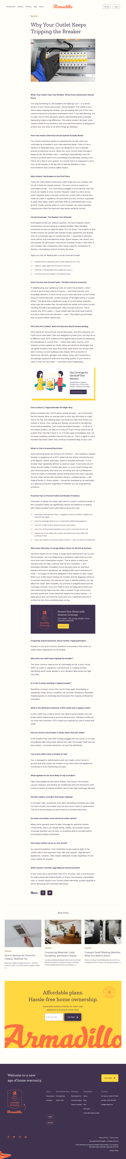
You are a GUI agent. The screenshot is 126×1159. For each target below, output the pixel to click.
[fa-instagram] (20, 1137)
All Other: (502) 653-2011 (108, 1100)
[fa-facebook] (8, 1137)
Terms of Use (114, 1137)
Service (106, 7)
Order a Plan (60, 1100)
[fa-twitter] (14, 1137)
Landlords (49, 1100)
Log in (116, 7)
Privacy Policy (103, 1137)
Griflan (116, 1150)
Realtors (20, 7)
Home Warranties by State (91, 1113)
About (41, 7)
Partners (29, 7)
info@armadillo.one (107, 1104)
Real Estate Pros (76, 1096)
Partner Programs (76, 1104)
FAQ (85, 1104)
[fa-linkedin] (26, 1137)
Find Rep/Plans (60, 1096)
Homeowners (10, 7)
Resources (87, 1109)
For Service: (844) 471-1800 (109, 1096)
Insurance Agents (76, 1100)
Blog (35, 7)
